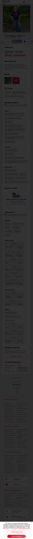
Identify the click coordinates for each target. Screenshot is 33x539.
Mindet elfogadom (16, 536)
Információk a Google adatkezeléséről (20, 528)
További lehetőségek (16, 532)
